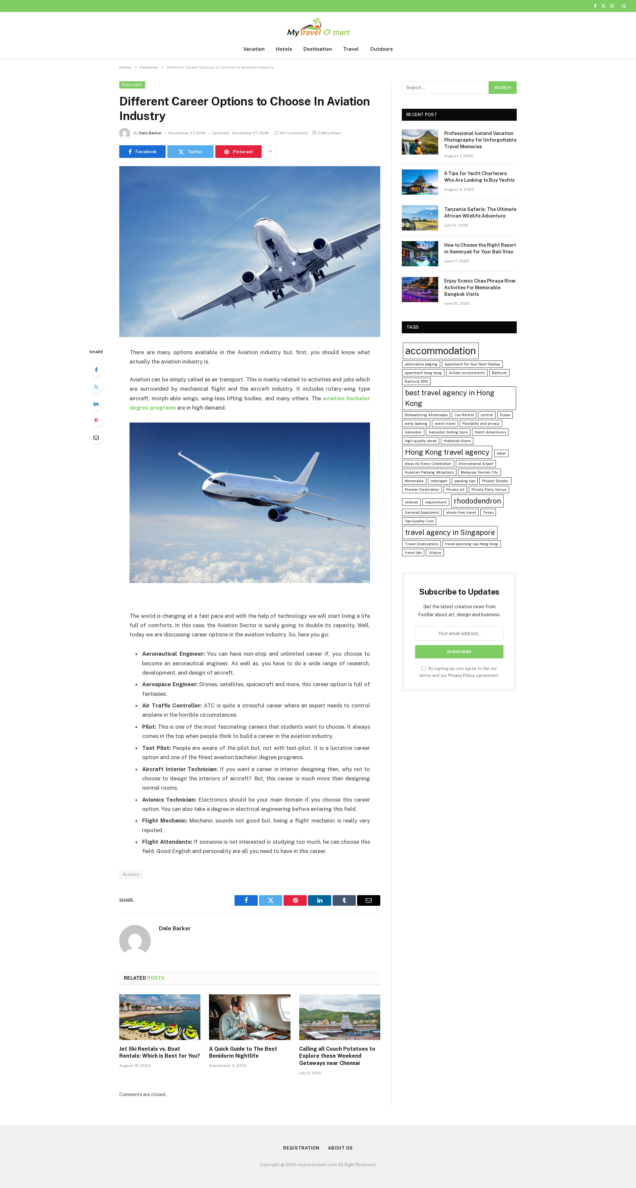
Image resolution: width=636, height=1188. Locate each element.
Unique (435, 553)
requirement (436, 502)
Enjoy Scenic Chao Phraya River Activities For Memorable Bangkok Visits (480, 287)
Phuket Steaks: (495, 481)
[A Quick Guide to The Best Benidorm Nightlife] (249, 1017)
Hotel (501, 453)
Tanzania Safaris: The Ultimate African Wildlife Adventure (480, 213)
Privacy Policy (461, 675)
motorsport (439, 481)
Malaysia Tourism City (479, 472)
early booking (416, 424)
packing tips (464, 481)
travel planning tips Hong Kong (471, 544)
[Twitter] (96, 386)
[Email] (96, 437)
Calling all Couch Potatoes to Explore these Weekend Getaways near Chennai (337, 1056)
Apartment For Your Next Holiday (472, 364)
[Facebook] (96, 369)
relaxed (411, 502)
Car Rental (464, 415)
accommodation (440, 351)
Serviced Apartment (422, 512)
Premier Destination (422, 490)
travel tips (413, 553)
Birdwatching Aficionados (426, 415)
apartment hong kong (423, 373)
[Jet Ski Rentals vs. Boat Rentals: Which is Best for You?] (159, 1017)
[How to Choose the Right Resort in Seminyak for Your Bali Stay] (420, 253)
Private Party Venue (488, 490)
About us (340, 1148)
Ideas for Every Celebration (428, 464)
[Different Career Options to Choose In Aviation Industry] (249, 251)
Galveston (413, 432)
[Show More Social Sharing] (270, 151)
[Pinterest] (96, 420)
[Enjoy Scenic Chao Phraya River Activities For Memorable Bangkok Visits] (420, 289)
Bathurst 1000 (416, 381)
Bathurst (499, 373)
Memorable (414, 481)
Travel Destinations (421, 544)
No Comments (294, 133)
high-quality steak (421, 441)
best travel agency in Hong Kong (450, 398)
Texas (488, 512)
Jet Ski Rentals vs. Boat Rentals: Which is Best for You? (159, 1052)
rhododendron (477, 500)
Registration (301, 1148)
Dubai (505, 415)
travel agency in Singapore (450, 532)
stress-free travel (461, 512)
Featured (132, 85)
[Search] (623, 6)
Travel (351, 49)
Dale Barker (150, 133)
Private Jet (455, 490)
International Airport (475, 464)
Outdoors (381, 49)
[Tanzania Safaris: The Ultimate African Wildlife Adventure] (420, 218)
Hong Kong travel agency (447, 452)
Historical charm (457, 441)
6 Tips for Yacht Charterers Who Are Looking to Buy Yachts (479, 177)
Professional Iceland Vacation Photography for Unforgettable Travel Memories (480, 140)
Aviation (131, 874)
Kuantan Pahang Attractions (429, 472)
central (487, 415)
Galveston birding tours (448, 432)
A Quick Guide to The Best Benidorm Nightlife (243, 1052)
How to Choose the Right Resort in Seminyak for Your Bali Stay (480, 248)
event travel (445, 424)
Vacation (254, 49)
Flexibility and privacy (481, 424)
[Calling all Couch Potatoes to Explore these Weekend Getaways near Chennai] (339, 1017)
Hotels (284, 49)
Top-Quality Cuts (419, 521)
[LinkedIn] (96, 403)
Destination (317, 49)
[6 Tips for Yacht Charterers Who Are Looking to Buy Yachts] (420, 182)
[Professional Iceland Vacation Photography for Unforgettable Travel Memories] (420, 142)
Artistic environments (467, 373)
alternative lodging (421, 364)
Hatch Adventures (490, 432)
